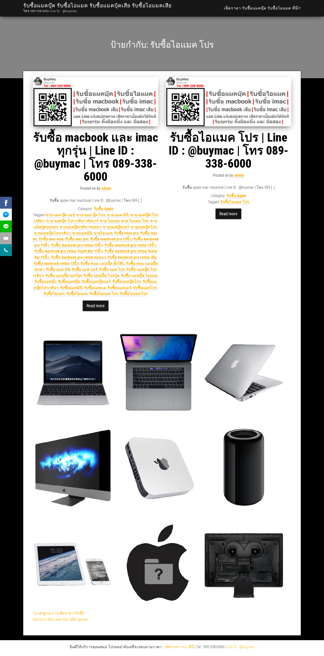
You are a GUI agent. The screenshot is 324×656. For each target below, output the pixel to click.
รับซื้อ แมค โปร (112, 269)
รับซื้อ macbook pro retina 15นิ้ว (130, 245)
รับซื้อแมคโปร (145, 287)
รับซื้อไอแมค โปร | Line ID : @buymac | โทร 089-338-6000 (228, 150)
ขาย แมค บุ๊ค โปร (90, 215)
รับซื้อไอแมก (54, 293)
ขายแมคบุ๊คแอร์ (116, 227)
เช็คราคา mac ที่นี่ (179, 647)
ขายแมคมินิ (82, 233)
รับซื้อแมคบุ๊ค (69, 281)
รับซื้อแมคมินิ (71, 287)
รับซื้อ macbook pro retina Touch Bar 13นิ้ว (68, 251)
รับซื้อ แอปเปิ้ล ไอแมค (139, 275)
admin (106, 188)
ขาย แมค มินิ (118, 215)
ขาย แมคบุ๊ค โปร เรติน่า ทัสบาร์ (72, 221)
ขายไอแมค (103, 233)
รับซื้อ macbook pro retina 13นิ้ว (77, 245)
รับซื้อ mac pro (76, 239)
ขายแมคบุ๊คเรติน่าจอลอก (80, 227)
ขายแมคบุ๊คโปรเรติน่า (52, 233)
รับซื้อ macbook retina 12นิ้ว (56, 263)
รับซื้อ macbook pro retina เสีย (131, 257)
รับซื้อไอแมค (77, 293)
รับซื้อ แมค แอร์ (84, 269)
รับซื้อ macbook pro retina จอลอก (78, 257)
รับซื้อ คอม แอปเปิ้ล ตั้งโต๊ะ (102, 263)
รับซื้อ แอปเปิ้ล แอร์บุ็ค (63, 275)
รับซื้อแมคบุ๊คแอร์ (96, 281)
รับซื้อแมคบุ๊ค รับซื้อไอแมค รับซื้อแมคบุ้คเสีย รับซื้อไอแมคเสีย (97, 6)
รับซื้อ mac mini (51, 239)
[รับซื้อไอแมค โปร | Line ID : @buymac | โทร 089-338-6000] (228, 101)
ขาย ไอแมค (110, 221)
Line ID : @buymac (241, 647)
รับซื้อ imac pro (126, 233)
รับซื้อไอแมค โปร (103, 293)
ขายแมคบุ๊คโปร (144, 227)
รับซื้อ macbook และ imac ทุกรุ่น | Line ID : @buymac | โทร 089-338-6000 (95, 157)
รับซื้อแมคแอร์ (119, 287)
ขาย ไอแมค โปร (134, 221)
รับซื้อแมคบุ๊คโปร (126, 281)
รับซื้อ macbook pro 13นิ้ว (110, 239)
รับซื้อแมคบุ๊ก (45, 281)
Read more (96, 305)
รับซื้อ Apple (103, 208)
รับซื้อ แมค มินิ (58, 269)
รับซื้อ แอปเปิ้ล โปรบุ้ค (101, 275)
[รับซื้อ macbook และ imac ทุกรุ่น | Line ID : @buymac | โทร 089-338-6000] (95, 101)
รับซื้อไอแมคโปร (134, 293)
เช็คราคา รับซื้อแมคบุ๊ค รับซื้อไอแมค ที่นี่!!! (262, 8)
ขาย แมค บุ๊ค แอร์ (60, 215)
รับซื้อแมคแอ (95, 287)
